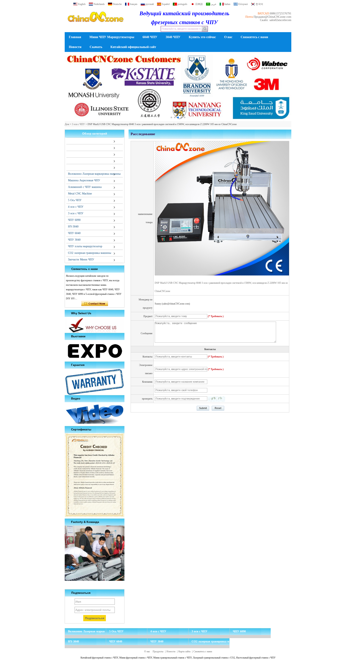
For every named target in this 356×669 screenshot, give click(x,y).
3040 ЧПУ (173, 37)
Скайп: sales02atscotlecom (275, 20)
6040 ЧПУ (150, 37)
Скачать (96, 47)
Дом (67, 124)
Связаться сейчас (94, 303)
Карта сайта (184, 651)
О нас (228, 37)
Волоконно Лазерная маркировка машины (94, 173)
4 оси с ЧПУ (75, 206)
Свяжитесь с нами (254, 37)
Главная (75, 37)
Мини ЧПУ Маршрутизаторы (111, 37)
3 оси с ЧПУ (78, 124)
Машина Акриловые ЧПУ (84, 180)
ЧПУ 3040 (74, 239)
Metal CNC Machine (80, 193)
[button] (171, 117)
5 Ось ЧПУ (75, 200)
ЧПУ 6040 (74, 233)
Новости (75, 47)
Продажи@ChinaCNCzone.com (272, 16)
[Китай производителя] (67, 140)
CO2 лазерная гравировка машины (89, 252)
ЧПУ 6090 (74, 219)
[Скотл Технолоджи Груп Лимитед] (95, 25)
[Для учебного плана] (178, 86)
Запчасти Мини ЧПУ (81, 259)
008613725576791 (280, 13)
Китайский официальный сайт (133, 47)
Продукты (158, 651)
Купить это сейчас (202, 37)
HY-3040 (73, 226)
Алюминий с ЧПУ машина (85, 187)
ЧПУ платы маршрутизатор (85, 246)
